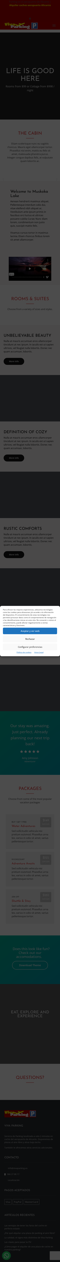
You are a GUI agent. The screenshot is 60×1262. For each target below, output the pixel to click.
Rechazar (30, 638)
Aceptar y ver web (30, 630)
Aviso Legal (39, 652)
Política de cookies (24, 652)
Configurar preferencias (30, 646)
